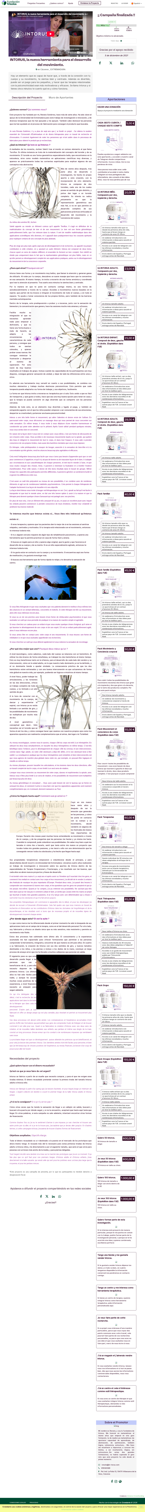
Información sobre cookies (72, 1509)
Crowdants (126, 1502)
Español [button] (136, 3)
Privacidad (34, 1502)
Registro (114, 3)
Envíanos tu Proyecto (90, 3)
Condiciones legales (18, 1502)
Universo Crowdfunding (135, 1496)
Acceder (124, 3)
